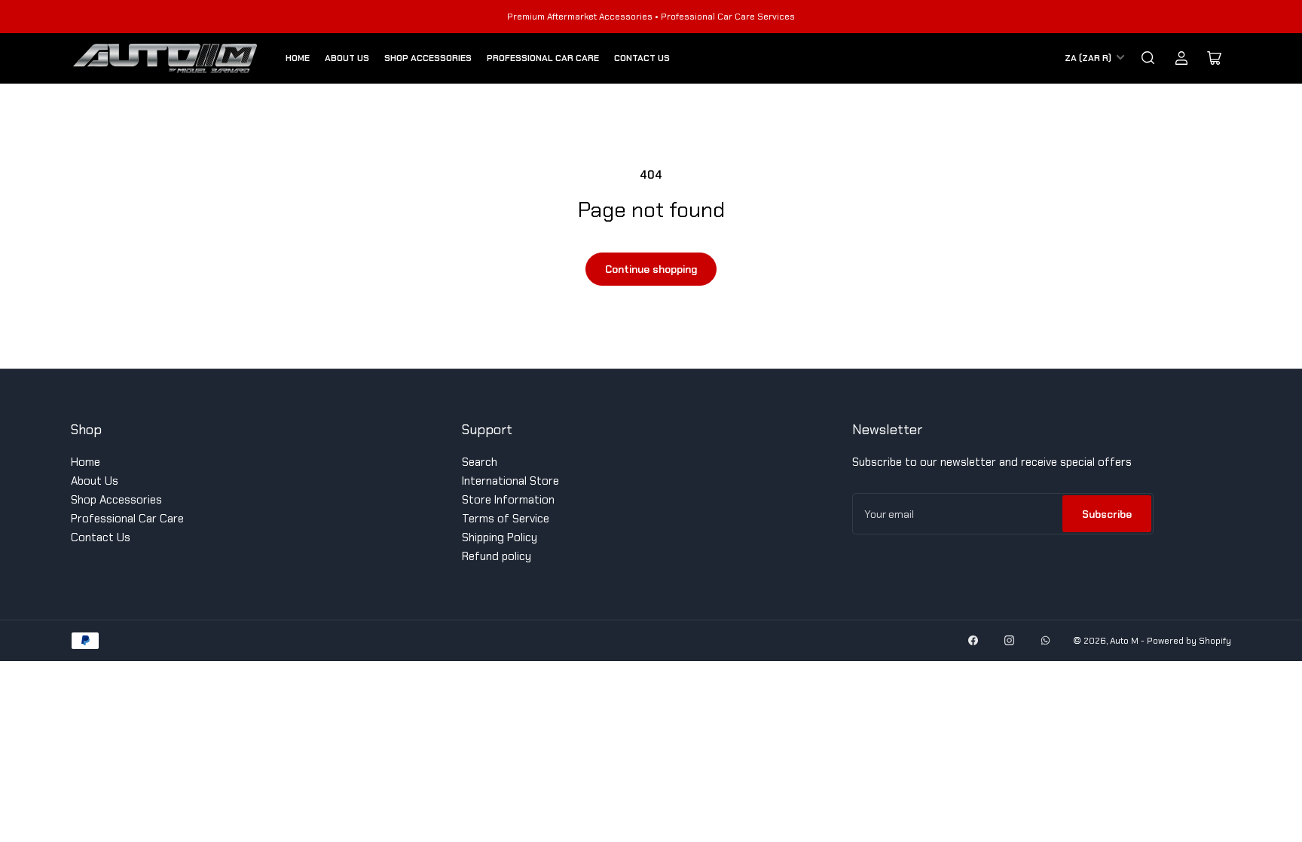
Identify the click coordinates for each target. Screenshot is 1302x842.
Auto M (1124, 641)
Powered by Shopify (1189, 641)
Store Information (508, 499)
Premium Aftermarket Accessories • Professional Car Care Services (651, 17)
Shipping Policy (499, 537)
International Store (510, 480)
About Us (347, 58)
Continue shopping (651, 269)
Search (479, 462)
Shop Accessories (428, 58)
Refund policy (496, 556)
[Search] (1148, 58)
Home (298, 58)
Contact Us (642, 58)
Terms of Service (505, 518)
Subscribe (1107, 514)
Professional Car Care (543, 58)
